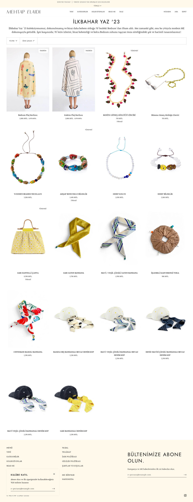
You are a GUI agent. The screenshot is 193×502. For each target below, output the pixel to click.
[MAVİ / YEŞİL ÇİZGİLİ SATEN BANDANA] (119, 237)
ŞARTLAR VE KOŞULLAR (72, 466)
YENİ (9, 452)
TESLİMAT (66, 452)
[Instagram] (185, 495)
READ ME (10, 466)
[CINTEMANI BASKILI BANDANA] (28, 316)
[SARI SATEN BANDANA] (73, 237)
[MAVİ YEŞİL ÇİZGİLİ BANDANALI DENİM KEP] (28, 395)
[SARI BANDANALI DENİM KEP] (73, 395)
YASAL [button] (65, 447)
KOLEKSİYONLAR (14, 461)
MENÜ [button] (9, 447)
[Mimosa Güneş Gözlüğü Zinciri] (165, 79)
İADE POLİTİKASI (69, 456)
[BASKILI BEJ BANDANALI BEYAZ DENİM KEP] (73, 316)
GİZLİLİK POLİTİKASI (71, 461)
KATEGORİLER (13, 456)
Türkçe (97, 6)
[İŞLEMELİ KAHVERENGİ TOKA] (165, 237)
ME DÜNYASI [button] (68, 475)
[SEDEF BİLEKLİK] (165, 158)
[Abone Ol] (51, 489)
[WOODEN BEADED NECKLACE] (28, 158)
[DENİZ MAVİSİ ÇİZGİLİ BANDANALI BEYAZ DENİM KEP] (165, 316)
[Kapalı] (55, 473)
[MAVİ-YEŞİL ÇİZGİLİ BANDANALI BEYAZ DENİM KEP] (119, 316)
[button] (82, 11)
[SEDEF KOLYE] (119, 158)
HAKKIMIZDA (68, 479)
